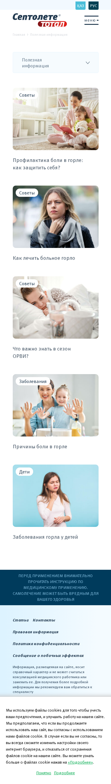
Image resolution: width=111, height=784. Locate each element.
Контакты (44, 620)
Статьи (21, 620)
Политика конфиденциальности (46, 643)
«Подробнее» (80, 762)
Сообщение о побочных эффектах (48, 655)
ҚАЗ (80, 5)
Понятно (43, 773)
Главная (19, 34)
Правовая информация (35, 632)
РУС (93, 5)
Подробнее (64, 773)
